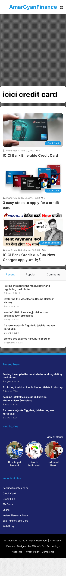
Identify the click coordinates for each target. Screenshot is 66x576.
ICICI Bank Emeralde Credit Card (30, 155)
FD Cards (8, 504)
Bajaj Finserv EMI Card (15, 520)
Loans (6, 509)
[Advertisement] (33, 48)
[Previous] (6, 450)
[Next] (60, 450)
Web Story (8, 526)
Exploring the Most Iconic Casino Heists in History (33, 387)
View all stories (55, 436)
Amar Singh (11, 150)
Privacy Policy (32, 551)
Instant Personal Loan (15, 515)
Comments (53, 274)
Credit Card (9, 493)
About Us (17, 551)
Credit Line (9, 498)
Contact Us (48, 551)
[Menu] (61, 8)
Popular (31, 274)
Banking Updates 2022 (15, 488)
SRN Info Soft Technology (46, 546)
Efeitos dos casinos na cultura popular (27, 338)
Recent (10, 274)
